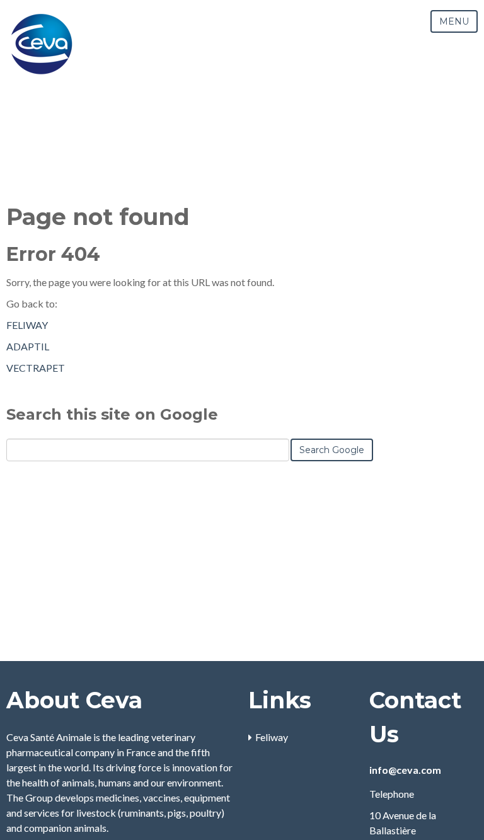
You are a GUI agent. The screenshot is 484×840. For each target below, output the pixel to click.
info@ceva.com (405, 770)
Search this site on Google (112, 414)
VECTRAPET (35, 368)
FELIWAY (27, 325)
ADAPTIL (27, 346)
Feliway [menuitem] (271, 737)
